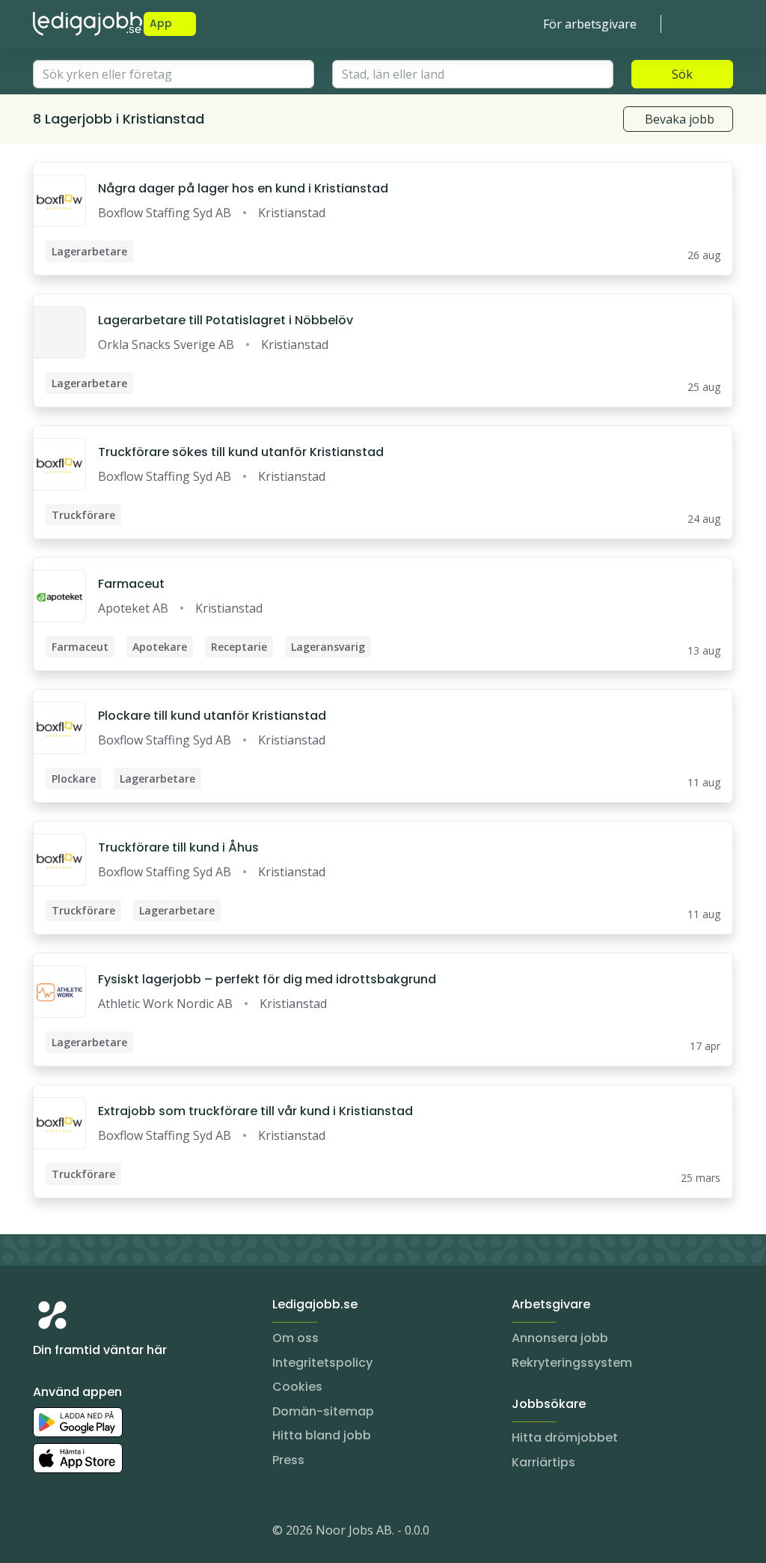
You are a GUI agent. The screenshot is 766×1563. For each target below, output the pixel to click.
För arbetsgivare (590, 24)
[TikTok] (135, 1533)
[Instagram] (45, 1533)
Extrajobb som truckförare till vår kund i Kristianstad (255, 1111)
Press (288, 1460)
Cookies (297, 1386)
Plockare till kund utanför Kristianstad (212, 715)
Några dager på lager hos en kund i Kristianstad (243, 188)
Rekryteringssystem (572, 1362)
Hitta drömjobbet (565, 1437)
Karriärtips (543, 1462)
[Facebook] (105, 1533)
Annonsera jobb (560, 1338)
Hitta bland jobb (321, 1435)
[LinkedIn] (75, 1533)
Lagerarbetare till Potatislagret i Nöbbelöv (225, 320)
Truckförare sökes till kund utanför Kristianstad (241, 452)
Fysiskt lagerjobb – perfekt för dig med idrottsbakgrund (267, 979)
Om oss (295, 1338)
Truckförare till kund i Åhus (178, 847)
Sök (682, 74)
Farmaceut (131, 583)
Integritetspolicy (322, 1362)
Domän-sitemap (323, 1411)
